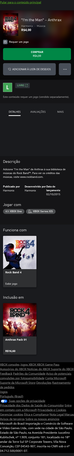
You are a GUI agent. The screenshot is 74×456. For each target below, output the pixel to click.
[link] (19, 261)
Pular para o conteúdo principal (20, 2)
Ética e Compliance (36, 414)
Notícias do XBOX (39, 369)
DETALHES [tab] (14, 111)
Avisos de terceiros (12, 419)
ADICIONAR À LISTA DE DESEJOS (31, 69)
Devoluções (43, 383)
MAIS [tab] (60, 111)
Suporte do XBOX (62, 369)
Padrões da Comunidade (29, 373)
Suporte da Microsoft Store (17, 383)
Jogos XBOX (28, 364)
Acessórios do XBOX (13, 369)
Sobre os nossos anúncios (42, 419)
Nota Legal (57, 414)
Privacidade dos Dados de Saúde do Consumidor (32, 405)
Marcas (69, 414)
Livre (20, 85)
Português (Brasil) (11, 396)
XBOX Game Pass (48, 364)
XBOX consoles (10, 364)
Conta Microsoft (55, 378)
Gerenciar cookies (11, 414)
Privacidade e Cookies (52, 410)
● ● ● (65, 69)
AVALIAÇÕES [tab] (38, 111)
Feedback (6, 373)
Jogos (4, 392)
